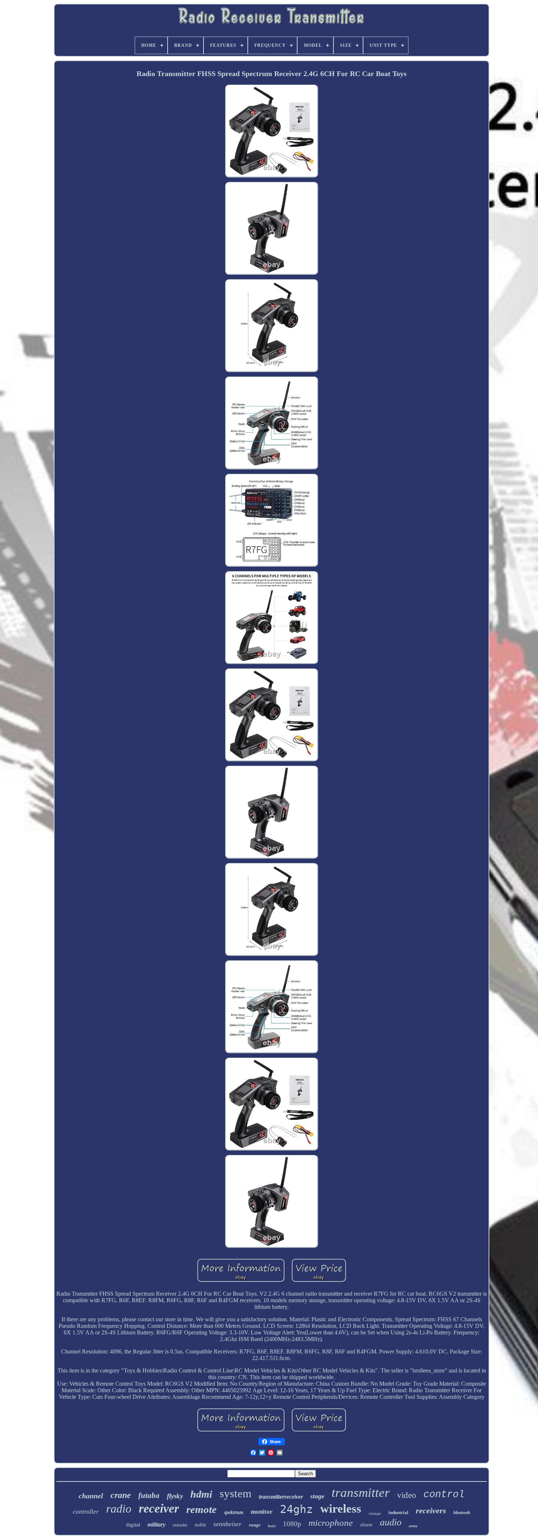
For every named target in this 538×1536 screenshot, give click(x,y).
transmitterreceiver (281, 1497)
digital (133, 1525)
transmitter (361, 1493)
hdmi (201, 1494)
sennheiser (227, 1524)
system (235, 1493)
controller (86, 1511)
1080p (292, 1524)
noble (200, 1525)
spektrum (233, 1512)
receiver (159, 1508)
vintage (375, 1513)
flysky (175, 1496)
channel (91, 1496)
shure (366, 1525)
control (443, 1494)
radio (118, 1508)
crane (121, 1495)
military (156, 1524)
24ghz (296, 1509)
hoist (272, 1526)
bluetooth (461, 1512)
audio (390, 1522)
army (413, 1526)
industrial (398, 1512)
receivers (431, 1510)
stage (317, 1496)
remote (201, 1509)
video (406, 1495)
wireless (340, 1508)
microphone (331, 1523)
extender (180, 1525)
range (255, 1525)
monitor (262, 1511)
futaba (149, 1495)
